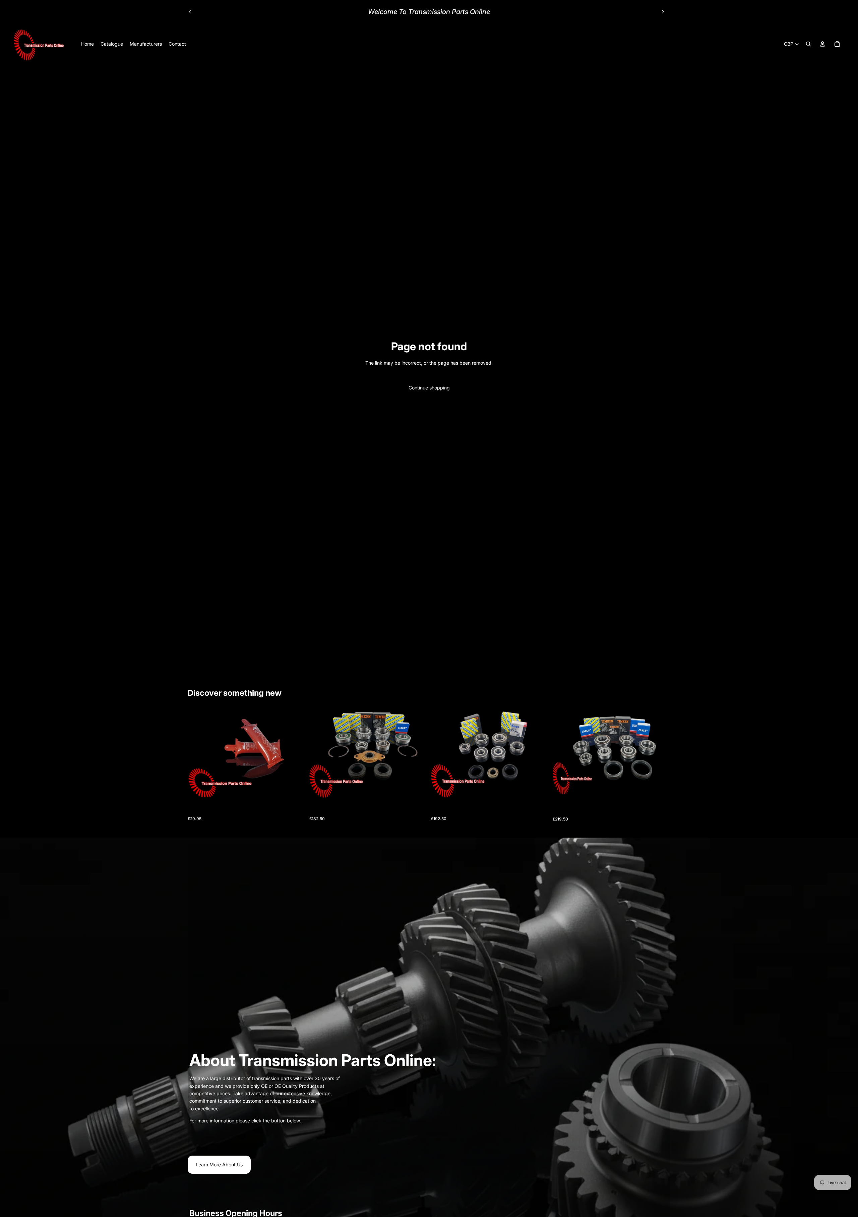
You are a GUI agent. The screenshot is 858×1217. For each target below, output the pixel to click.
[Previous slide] (190, 11)
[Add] (295, 787)
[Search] (808, 44)
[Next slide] (663, 11)
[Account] (822, 44)
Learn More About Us (219, 1164)
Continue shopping (429, 387)
